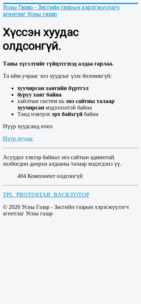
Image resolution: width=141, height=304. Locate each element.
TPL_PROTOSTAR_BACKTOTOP (46, 195)
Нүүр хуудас (18, 138)
